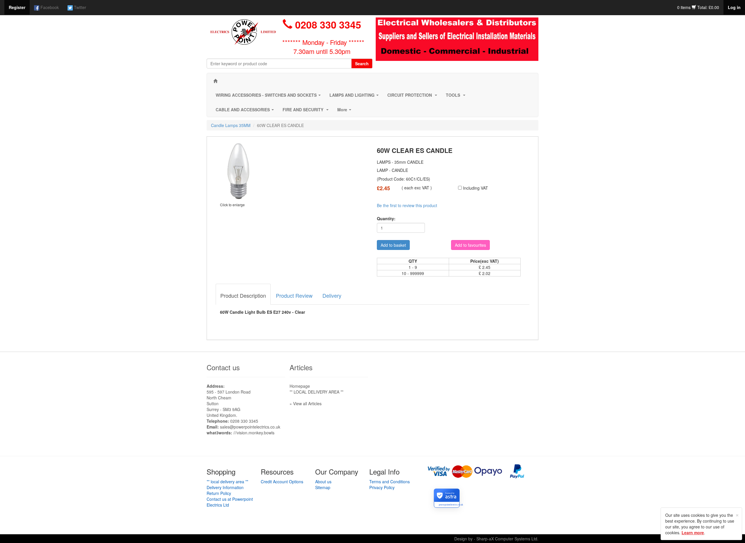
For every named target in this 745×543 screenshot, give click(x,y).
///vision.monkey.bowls (253, 433)
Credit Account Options (282, 481)
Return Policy (219, 493)
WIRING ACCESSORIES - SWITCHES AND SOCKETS (269, 96)
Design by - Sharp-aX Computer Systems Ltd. (496, 539)
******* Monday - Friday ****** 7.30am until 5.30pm (323, 47)
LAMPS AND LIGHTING (355, 96)
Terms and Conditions (389, 481)
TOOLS (457, 96)
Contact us (223, 367)
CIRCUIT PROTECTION (413, 96)
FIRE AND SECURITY (307, 111)
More (345, 111)
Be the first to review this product (407, 205)
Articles (301, 367)
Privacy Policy (382, 487)
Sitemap (322, 487)
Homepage (300, 386)
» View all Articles (306, 403)
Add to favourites (470, 245)
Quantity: (386, 218)
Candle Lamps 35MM (231, 125)
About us (323, 481)
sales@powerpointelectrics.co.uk (250, 427)
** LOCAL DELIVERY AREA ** (316, 392)
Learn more (693, 532)
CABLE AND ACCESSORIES (246, 111)
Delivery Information (225, 487)
